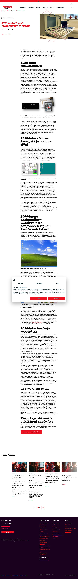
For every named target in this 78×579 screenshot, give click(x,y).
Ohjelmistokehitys (44, 538)
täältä (27, 541)
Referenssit (55, 538)
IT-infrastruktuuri (43, 529)
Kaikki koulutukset (44, 522)
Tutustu (50, 1)
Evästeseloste (14, 575)
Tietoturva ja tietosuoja (45, 545)
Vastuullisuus (68, 532)
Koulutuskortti (55, 527)
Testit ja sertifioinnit (44, 559)
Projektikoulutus (43, 542)
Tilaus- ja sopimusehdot (70, 528)
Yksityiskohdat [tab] (39, 283)
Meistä (51, 7)
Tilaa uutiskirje (68, 530)
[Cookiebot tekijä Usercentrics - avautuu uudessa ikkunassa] (59, 279)
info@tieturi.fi (4, 528)
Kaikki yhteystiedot (7, 532)
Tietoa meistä (68, 522)
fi (72, 4)
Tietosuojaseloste (5, 575)
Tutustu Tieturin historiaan (31, 432)
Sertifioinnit (31, 7)
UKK (66, 526)
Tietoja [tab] (57, 283)
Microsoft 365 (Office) (44, 536)
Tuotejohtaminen (44, 547)
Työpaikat (67, 524)
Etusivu (3, 10)
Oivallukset (45, 7)
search (71, 7)
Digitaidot (42, 527)
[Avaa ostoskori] (74, 7)
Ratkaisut (38, 7)
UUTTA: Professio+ (60, 7)
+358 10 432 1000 (5, 526)
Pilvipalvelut (42, 540)
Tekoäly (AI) (42, 544)
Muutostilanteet (56, 529)
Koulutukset (23, 7)
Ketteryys (42, 534)
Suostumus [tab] (20, 283)
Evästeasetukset (23, 575)
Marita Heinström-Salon (37, 322)
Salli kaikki (56, 298)
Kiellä (39, 298)
